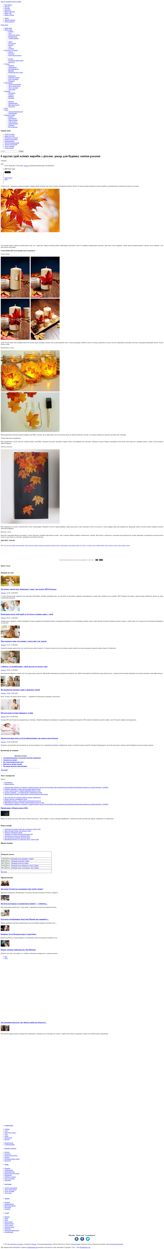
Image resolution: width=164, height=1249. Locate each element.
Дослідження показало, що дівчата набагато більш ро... (24, 1022)
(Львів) (31, 858)
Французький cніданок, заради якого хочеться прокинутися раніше (26, 794)
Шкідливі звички (13, 105)
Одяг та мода (12, 122)
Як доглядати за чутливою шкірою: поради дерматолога (23, 797)
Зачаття (10, 52)
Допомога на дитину (11, 138)
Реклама (7, 8)
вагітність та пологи (16, 1244)
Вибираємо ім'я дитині (15, 72)
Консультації (12, 118)
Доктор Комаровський (15, 111)
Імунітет (11, 101)
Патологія (11, 106)
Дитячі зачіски (9, 148)
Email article (8, 178)
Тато (9, 33)
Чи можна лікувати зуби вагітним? (15, 766)
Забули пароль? (9, 21)
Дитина (7, 64)
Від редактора (12, 127)
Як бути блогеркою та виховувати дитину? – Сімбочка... (24, 904)
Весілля (10, 45)
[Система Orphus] (82, 561)
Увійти (7, 18)
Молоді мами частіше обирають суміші (17, 713)
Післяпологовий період (16, 60)
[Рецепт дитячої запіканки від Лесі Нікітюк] (5, 946)
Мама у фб (8, 13)
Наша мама (4, 25)
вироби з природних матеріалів (42, 545)
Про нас (7, 6)
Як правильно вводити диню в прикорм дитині (20, 690)
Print (6, 179)
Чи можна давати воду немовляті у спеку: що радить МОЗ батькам (28, 589)
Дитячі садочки (10, 134)
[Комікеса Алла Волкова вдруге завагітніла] (5, 930)
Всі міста (4, 872)
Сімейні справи (9, 1125)
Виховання (11, 76)
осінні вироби (64, 545)
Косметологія (12, 36)
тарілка (128, 545)
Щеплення (11, 93)
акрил (119, 545)
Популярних (9, 782)
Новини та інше (10, 115)
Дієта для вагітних (14, 86)
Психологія (12, 43)
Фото (6, 108)
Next (6, 958)
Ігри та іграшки (13, 79)
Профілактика (12, 103)
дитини (34, 1244)
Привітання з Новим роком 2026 (14, 808)
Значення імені (13, 123)
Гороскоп (11, 125)
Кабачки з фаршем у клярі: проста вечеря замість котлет (23, 789)
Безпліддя (11, 62)
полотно (115, 545)
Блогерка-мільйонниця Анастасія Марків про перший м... (25, 919)
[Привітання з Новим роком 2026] (5, 815)
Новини (11, 117)
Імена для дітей (9, 136)
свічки (106, 545)
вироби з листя (56, 545)
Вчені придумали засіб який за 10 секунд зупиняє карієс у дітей (27, 614)
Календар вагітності (14, 55)
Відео (6, 110)
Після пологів (75, 1244)
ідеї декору (83, 545)
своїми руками (100, 545)
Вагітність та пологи (11, 50)
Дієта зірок (11, 89)
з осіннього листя (91, 545)
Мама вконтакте (10, 11)
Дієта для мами (13, 88)
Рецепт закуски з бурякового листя (16, 799)
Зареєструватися (10, 20)
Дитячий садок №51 (17, 861)
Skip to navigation (6, 1)
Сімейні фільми (13, 38)
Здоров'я (11, 48)
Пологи (10, 59)
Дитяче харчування (14, 84)
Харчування (8, 82)
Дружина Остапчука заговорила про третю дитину (22, 889)
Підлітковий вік (13, 69)
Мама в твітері (9, 15)
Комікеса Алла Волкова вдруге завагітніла (18, 934)
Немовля (11, 65)
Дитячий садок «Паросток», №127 (22, 865)
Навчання (11, 81)
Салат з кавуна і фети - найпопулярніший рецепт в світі (23, 791)
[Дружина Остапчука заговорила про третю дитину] (5, 885)
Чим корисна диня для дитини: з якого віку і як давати (24, 641)
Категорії (4, 770)
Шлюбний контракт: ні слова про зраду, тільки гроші (22, 839)
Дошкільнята (12, 67)
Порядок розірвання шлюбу (13, 832)
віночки (110, 545)
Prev (6, 956)
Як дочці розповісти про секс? (13, 762)
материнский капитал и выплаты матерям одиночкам (22, 758)
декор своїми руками (73, 545)
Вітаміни (11, 98)
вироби (13, 545)
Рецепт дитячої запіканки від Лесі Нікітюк (18, 950)
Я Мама (10, 31)
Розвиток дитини (14, 77)
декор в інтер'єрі (29, 545)
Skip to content (16, 1)
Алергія (10, 94)
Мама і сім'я (8, 30)
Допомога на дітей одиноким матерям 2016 (19, 834)
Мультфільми (12, 113)
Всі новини (8, 5)
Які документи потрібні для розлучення (17, 838)
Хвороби (7, 91)
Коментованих (9, 784)
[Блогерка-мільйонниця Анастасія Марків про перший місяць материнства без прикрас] (5, 915)
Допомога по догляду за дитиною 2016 (17, 836)
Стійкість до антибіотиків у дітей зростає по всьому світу (24, 667)
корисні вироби (20, 545)
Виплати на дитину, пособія (12, 764)
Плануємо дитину (14, 35)
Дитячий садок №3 (17, 863)
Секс (9, 47)
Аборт (10, 42)
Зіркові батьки (13, 120)
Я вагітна (11, 53)
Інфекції (11, 96)
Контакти (8, 10)
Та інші (7, 1213)
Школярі (11, 71)
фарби (123, 545)
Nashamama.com (32, 1247)
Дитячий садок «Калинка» (20, 858)
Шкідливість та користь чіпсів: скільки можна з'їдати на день (24, 802)
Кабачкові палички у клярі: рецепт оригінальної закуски (23, 801)
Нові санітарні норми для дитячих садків (18, 831)
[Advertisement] (29, 552)
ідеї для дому (7, 545)
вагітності (48, 1244)
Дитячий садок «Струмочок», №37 (22, 868)
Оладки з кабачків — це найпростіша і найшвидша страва (23, 792)
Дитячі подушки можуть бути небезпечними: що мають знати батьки (29, 738)
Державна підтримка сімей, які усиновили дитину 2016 (23, 829)
